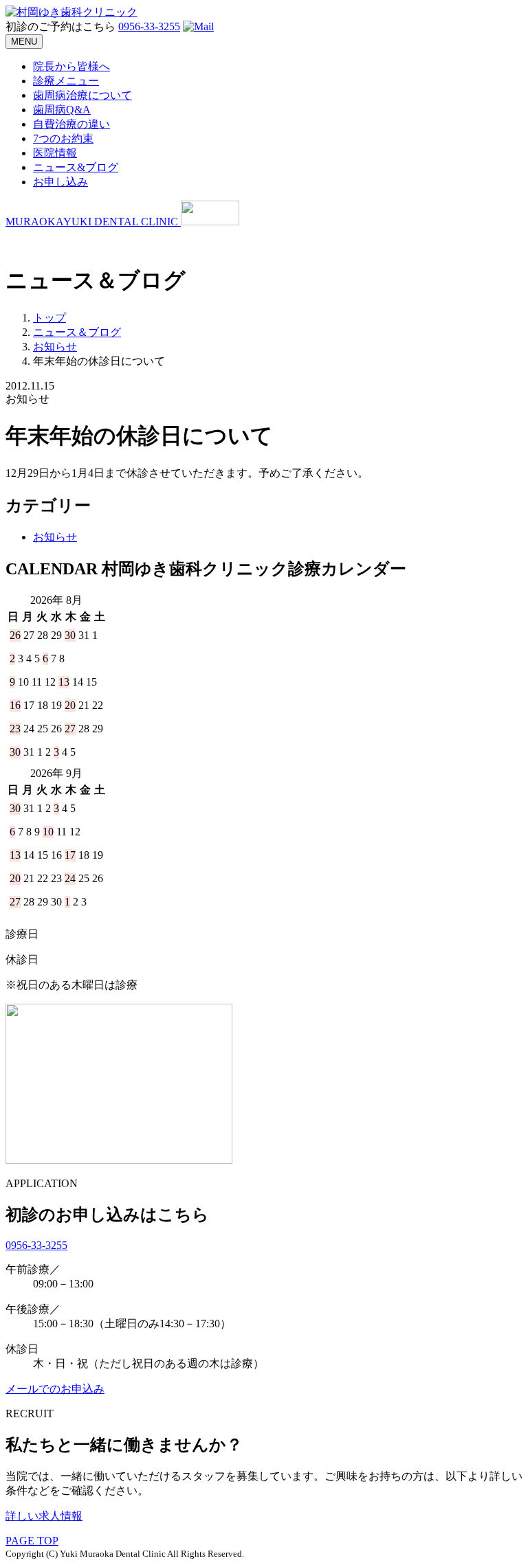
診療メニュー (66, 81)
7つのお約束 (63, 138)
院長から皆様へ (71, 66)
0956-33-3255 (149, 26)
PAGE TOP (32, 1540)
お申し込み (60, 182)
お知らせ (55, 537)
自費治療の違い (71, 124)
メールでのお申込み (55, 1389)
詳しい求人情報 (44, 1516)
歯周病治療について (82, 95)
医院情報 (55, 153)
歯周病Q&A (62, 109)
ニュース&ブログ (75, 167)
